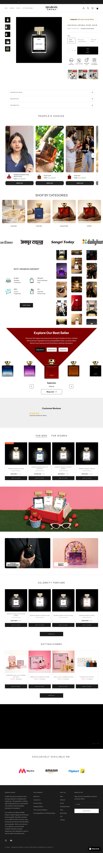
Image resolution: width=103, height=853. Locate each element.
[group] (51, 509)
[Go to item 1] (7, 20)
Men (6, 8)
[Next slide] (71, 386)
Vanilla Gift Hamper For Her (63, 677)
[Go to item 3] (7, 34)
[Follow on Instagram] (6, 840)
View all (51, 634)
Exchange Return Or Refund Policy (44, 813)
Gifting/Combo (28, 8)
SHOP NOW (26, 305)
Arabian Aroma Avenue (87, 615)
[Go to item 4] (7, 41)
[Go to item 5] (7, 49)
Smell (62, 803)
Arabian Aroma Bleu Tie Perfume (39, 467)
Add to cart (88, 50)
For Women (59, 436)
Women (12, 8)
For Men (41, 436)
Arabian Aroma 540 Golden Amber (16, 614)
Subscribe (86, 811)
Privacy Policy (37, 803)
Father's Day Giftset (87, 677)
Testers (62, 820)
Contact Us (36, 800)
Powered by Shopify (46, 847)
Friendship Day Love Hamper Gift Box (16, 676)
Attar (61, 810)
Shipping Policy (38, 806)
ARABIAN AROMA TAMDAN (87, 468)
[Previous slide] (32, 386)
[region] (51, 726)
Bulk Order (63, 813)
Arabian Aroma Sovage (16, 468)
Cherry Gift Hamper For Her (39, 677)
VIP (61, 816)
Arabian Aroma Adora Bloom (40, 615)
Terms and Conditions (40, 810)
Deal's (18, 8)
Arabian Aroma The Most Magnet (63, 467)
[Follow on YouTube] (11, 840)
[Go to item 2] (7, 27)
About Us (36, 796)
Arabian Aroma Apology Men (63, 615)
